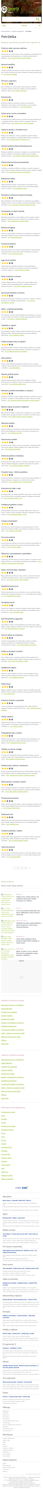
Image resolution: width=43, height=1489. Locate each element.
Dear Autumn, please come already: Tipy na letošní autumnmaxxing (20, 1350)
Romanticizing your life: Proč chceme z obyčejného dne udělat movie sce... (20, 1353)
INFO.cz (29, 1200)
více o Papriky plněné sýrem (17, 384)
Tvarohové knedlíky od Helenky (12, 1030)
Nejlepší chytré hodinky (10, 1283)
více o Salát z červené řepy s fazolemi (17, 580)
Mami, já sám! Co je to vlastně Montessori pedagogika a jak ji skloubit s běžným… (27, 953)
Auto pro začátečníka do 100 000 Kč (12, 1424)
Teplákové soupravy (8, 1450)
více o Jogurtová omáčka (22, 270)
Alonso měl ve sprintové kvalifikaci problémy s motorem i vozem (19, 1275)
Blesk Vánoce (7, 1200)
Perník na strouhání (8, 1126)
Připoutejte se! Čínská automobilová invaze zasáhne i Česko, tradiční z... (21, 1210)
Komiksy (20, 1382)
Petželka (4, 1151)
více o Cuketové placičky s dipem (18, 840)
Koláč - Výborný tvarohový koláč (13, 1033)
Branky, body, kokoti (16, 1396)
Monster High (6, 1440)
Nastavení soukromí (34, 1484)
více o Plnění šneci (9, 694)
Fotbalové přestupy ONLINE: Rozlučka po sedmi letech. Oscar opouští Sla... (21, 1223)
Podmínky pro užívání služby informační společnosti (21, 1483)
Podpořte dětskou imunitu (10, 1365)
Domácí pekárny (23, 1315)
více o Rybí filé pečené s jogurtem (15, 629)
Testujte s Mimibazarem (9, 1438)
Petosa (3, 1140)
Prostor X (6, 1396)
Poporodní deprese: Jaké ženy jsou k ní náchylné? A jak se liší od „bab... (21, 1370)
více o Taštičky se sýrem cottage (15, 759)
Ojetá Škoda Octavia (8, 1428)
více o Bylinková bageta (15, 237)
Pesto (3, 1133)
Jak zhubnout (7, 1234)
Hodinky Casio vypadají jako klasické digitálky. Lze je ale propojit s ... (20, 1287)
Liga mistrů (21, 1218)
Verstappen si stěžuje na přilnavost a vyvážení (14, 1273)
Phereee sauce (6, 1158)
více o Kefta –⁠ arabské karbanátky (17, 319)
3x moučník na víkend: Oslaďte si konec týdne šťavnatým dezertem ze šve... (21, 1323)
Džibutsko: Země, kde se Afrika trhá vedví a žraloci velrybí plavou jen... (21, 1338)
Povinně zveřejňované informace (21, 1487)
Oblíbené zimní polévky (10, 1315)
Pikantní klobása (7, 1179)
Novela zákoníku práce (20, 1299)
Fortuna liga (26, 1396)
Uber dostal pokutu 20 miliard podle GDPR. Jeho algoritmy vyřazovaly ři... (21, 1302)
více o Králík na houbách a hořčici (18, 661)
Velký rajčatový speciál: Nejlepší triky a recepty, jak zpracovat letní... (20, 1320)
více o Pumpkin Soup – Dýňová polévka (20, 482)
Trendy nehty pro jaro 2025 (20, 1234)
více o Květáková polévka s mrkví (17, 514)
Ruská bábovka (6, 1009)
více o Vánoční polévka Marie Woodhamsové (26, 156)
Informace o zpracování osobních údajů (13, 1484)
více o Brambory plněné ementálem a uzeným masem (23, 400)
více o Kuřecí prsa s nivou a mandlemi (22, 123)
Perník (3, 1123)
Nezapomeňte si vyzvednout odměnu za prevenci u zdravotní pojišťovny (21, 1374)
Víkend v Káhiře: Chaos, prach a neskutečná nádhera (16, 1336)
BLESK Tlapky (7, 1333)
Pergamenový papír (8, 1112)
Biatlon (15, 1218)
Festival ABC (28, 1382)
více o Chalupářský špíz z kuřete (16, 743)
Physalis (4, 1161)
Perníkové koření (7, 1130)
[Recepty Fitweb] (10, 10)
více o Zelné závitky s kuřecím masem (17, 792)
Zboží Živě (5, 1413)
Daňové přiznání (8, 1299)
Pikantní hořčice (7, 1175)
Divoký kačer (17, 1333)
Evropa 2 (5, 1471)
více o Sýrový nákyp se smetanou (27, 645)
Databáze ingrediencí (18, 31)
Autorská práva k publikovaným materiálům (21, 1481)
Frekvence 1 (6, 1469)
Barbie (4, 1442)
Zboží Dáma (6, 1416)
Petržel (3, 1144)
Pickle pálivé (5, 1165)
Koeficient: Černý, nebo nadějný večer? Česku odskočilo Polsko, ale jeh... (21, 1226)
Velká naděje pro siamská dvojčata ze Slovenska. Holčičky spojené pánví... (20, 1256)
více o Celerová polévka (13, 857)
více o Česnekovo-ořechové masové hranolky (22, 205)
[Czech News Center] (25, 1187)
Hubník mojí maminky (9, 1012)
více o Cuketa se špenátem (14, 531)
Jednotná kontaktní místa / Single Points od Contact (27, 1486)
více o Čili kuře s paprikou (19, 91)
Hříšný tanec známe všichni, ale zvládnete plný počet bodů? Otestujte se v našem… (27, 899)
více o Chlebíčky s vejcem (16, 335)
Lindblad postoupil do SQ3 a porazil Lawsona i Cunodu (16, 1271)
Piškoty (4, 1040)
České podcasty (7, 1465)
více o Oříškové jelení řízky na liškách (16, 351)
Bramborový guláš (7, 1019)
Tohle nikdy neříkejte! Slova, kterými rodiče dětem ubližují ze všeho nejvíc (27, 941)
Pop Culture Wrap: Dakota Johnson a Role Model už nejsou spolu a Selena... (20, 1357)
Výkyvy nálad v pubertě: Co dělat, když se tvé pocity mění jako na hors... (21, 1384)
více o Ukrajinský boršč (16, 612)
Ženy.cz (19, 908)
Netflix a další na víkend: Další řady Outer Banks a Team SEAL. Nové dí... (21, 1289)
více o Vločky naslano (16, 726)
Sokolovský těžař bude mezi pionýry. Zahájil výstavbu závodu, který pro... (21, 1304)
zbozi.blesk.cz (6, 1418)
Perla (3, 1116)
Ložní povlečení (7, 1454)
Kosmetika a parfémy (8, 1448)
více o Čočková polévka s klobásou (19, 466)
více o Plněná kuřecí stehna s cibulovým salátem (20, 775)
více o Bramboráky (26, 107)
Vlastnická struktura (7, 1486)
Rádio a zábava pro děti (9, 1467)
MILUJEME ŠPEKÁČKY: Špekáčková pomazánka (15, 1258)
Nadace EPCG (32, 1299)
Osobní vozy (6, 1415)
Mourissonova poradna (10, 1382)
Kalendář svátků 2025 (19, 1200)
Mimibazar (20, 949)
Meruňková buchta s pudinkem (12, 1005)
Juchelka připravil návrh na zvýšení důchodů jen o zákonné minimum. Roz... (20, 1307)
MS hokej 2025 (7, 1218)
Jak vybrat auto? (7, 1430)
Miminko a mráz (29, 1250)
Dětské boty (6, 1452)
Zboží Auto (5, 1426)
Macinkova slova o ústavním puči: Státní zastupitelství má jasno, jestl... (21, 1242)
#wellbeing (13, 1348)
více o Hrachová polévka (16, 254)
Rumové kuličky (7, 1016)
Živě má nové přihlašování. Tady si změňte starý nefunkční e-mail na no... (21, 1386)
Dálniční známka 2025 (32, 1268)
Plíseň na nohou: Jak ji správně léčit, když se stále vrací (17, 1372)
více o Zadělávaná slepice (16, 677)
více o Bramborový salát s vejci (13, 498)
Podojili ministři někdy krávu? (10, 1403)
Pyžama (5, 1446)
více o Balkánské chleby (20, 188)
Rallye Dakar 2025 (19, 1268)
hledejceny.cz (6, 1411)
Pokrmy (24, 25)
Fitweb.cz (38, 3)
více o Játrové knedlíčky (10, 74)
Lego (4, 1444)
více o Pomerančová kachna (11, 808)
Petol (3, 1137)
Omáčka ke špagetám (8, 1026)
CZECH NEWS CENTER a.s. (19, 1477)
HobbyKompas (6, 1422)
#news (20, 1348)
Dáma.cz (19, 894)
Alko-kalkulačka (8, 1268)
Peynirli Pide (5, 1154)
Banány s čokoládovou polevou (12, 1023)
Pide (2, 1168)
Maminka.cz (20, 936)
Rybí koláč (5, 1044)
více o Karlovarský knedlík (12, 449)
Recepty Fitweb (5, 31)
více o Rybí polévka (14, 368)
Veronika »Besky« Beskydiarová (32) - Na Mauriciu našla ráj (18, 1260)
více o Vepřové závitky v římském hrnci (18, 139)
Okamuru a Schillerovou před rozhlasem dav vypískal (16, 1399)
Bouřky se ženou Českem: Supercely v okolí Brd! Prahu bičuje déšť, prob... (20, 1204)
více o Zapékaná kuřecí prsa (12, 596)
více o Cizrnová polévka (14, 547)
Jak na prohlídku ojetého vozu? (11, 1420)
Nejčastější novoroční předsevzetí (13, 1250)
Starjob (4, 1463)
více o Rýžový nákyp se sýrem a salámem (20, 417)
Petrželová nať (6, 1147)
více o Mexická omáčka (15, 433)
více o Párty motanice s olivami (23, 286)
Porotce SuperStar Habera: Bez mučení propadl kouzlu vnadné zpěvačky (21, 1238)
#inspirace (6, 1348)
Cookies (26, 1484)
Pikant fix (4, 1172)
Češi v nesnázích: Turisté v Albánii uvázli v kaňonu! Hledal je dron (19, 1240)
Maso (4, 25)
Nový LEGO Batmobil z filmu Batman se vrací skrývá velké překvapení (21, 1388)
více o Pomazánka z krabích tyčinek (18, 221)
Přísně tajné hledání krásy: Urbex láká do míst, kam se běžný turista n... (21, 1340)
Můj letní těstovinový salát (10, 1037)
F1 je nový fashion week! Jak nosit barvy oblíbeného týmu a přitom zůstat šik (28, 913)
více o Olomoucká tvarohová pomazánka (18, 172)
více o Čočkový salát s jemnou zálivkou (19, 58)
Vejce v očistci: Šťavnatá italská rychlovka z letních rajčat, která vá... (20, 1325)
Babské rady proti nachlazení (28, 1365)
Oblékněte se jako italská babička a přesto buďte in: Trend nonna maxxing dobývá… (28, 925)
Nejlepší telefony (23, 1283)
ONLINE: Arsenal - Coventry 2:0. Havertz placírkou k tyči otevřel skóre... (21, 1220)
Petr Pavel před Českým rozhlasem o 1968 (14, 1401)
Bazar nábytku (6, 1456)
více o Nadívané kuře (12, 824)
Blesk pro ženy (21, 920)
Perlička (4, 1119)
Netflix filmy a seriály (28, 1333)
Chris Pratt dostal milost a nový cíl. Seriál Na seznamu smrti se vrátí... (20, 1291)
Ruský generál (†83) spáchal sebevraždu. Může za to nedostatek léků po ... (21, 1207)
